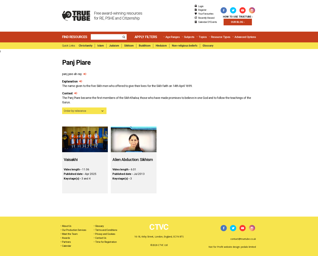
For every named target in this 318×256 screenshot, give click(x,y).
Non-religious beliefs (184, 45)
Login (201, 6)
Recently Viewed (206, 18)
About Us (66, 226)
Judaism (114, 45)
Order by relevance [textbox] (75, 110)
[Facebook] (224, 10)
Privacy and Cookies (105, 234)
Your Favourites (205, 13)
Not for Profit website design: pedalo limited (232, 246)
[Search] (125, 37)
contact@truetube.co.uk (243, 238)
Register (202, 10)
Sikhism (129, 45)
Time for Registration (106, 242)
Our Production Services (74, 230)
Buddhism (145, 45)
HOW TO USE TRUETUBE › (238, 16)
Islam (100, 45)
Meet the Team (70, 234)
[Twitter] (233, 10)
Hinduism (161, 45)
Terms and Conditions (106, 230)
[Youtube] (242, 10)
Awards (66, 238)
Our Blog (237, 22)
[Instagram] (252, 10)
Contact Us (100, 238)
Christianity (85, 45)
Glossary (208, 45)
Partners (66, 242)
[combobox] (84, 110)
